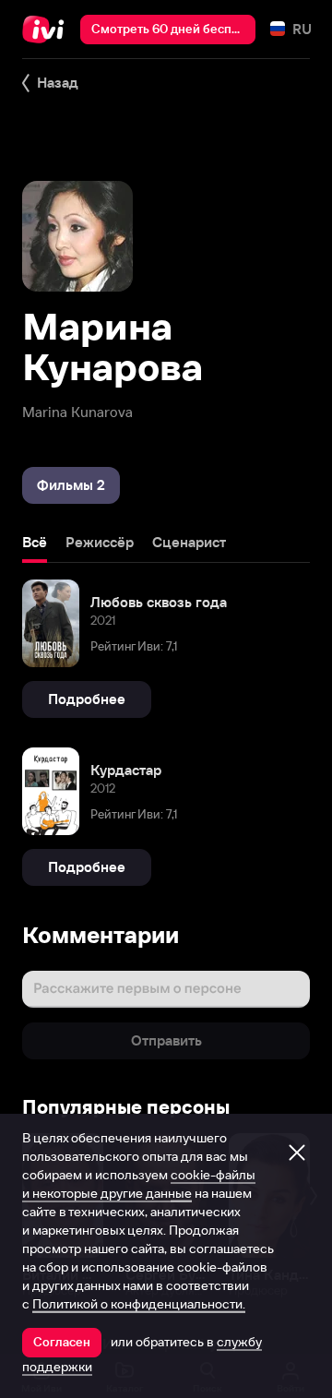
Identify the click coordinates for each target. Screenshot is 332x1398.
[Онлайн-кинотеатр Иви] (47, 29)
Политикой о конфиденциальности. (138, 1303)
